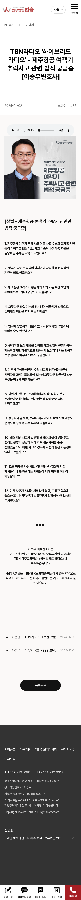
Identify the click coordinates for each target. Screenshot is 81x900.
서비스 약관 (35, 805)
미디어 (30, 25)
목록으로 (40, 685)
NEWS (9, 25)
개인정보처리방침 (46, 749)
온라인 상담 (68, 749)
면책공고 (9, 749)
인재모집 (9, 759)
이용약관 (25, 749)
